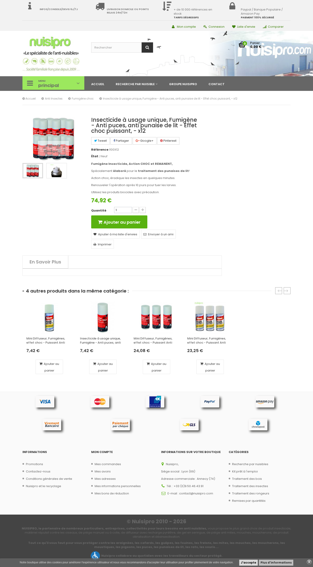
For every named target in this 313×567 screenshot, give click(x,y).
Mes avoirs (103, 471)
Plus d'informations (276, 562)
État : (95, 156)
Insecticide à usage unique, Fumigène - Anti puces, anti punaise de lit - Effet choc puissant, (100, 340)
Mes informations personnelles (118, 486)
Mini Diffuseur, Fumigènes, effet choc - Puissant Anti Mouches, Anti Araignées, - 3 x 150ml (209, 340)
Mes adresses (105, 479)
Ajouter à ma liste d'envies (117, 234)
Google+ (147, 140)
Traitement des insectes (250, 486)
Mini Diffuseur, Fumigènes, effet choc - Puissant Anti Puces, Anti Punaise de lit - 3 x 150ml (155, 340)
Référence (99, 150)
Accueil (30, 98)
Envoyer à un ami (160, 234)
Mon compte (186, 26)
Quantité (98, 211)
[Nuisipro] (53, 54)
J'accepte (248, 562)
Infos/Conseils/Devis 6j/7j (59, 9)
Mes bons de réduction (112, 493)
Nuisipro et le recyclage (43, 486)
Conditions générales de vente (49, 479)
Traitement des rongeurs (250, 493)
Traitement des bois (247, 479)
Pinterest (169, 140)
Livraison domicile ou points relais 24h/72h (128, 10)
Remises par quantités (249, 501)
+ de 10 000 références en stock (193, 11)
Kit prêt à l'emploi (245, 471)
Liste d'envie (246, 26)
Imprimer (105, 244)
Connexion (217, 26)
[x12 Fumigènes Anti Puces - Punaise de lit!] (33, 170)
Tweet (102, 140)
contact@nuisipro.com (196, 493)
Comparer (276, 26)
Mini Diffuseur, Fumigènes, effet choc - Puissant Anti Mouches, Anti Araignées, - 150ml (46, 340)
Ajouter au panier (51, 367)
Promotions (34, 464)
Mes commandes (108, 464)
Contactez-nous (38, 471)
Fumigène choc (83, 98)
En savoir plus (45, 262)
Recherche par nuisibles (250, 464)
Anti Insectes (54, 98)
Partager (122, 140)
